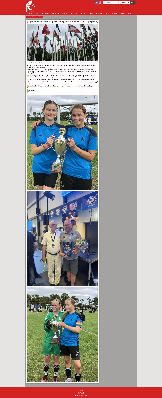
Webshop (114, 13)
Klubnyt (33, 17)
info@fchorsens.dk (81, 395)
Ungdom (39, 17)
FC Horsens (29, 13)
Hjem (27, 17)
